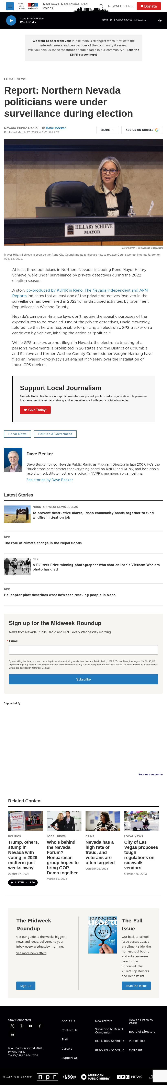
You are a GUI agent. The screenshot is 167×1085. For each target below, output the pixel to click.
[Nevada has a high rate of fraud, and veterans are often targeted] (103, 821)
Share (105, 130)
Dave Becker (56, 128)
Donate (150, 6)
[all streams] (161, 20)
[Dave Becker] (13, 460)
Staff (65, 1039)
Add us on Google (139, 130)
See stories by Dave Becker (49, 479)
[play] (11, 20)
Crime (90, 836)
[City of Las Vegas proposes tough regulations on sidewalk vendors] (141, 821)
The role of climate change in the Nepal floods (43, 543)
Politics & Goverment (55, 434)
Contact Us (69, 1030)
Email (13, 641)
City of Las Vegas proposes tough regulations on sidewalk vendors (141, 855)
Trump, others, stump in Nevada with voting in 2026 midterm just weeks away (23, 855)
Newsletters (120, 6)
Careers (67, 1048)
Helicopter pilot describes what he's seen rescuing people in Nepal (60, 595)
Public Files (137, 1041)
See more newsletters (31, 953)
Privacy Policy (16, 1052)
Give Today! (37, 410)
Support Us (70, 1058)
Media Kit (135, 1050)
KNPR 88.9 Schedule (109, 1041)
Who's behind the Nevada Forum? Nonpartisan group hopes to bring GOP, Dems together (63, 857)
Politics (14, 836)
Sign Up (25, 986)
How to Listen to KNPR (141, 1022)
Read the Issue (136, 986)
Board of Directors (142, 1031)
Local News (15, 79)
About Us (68, 1021)
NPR (7, 537)
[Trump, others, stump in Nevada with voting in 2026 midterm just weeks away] (25, 821)
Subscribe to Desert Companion (109, 1031)
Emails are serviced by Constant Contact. (29, 667)
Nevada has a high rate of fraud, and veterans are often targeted (100, 852)
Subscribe (83, 679)
